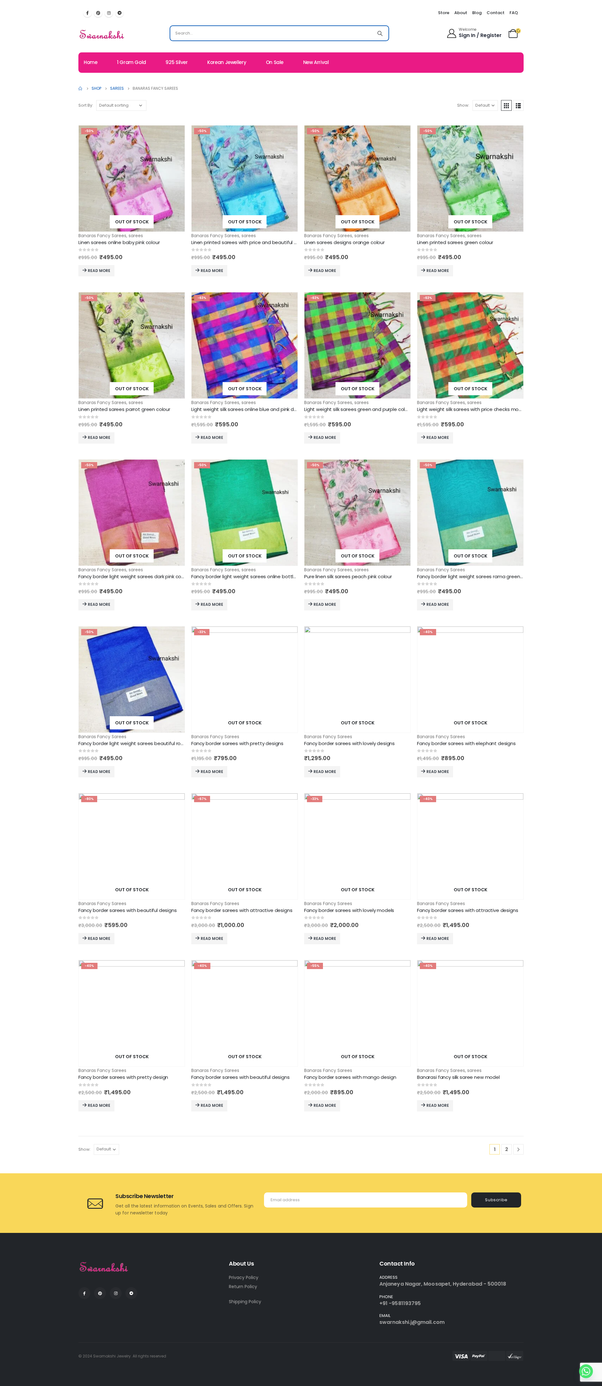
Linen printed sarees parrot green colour (124, 409)
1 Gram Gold (131, 62)
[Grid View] (506, 105)
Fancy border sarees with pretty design (123, 1077)
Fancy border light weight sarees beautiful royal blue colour (146, 743)
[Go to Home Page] (80, 88)
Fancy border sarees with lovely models (349, 910)
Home (91, 62)
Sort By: (85, 105)
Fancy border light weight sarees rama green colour (476, 576)
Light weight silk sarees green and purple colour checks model (375, 409)
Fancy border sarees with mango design (350, 1077)
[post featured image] (132, 178)
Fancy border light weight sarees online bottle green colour (258, 576)
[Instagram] (108, 12)
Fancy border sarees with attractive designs (242, 910)
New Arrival (316, 62)
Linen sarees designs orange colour (344, 242)
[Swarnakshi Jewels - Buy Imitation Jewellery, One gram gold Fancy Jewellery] (102, 35)
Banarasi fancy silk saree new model (458, 1077)
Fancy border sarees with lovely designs (349, 743)
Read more (99, 270)
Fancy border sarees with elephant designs (466, 743)
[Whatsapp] (586, 1371)
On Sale (274, 62)
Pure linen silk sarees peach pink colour (348, 576)
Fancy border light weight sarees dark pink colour (134, 576)
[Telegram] (119, 12)
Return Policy (243, 1286)
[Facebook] (87, 12)
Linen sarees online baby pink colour (119, 242)
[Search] (380, 33)
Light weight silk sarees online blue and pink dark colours (254, 409)
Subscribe (496, 1199)
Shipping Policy (245, 1301)
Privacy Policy (243, 1277)
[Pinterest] (98, 12)
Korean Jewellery (226, 62)
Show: (463, 105)
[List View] (518, 105)
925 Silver (176, 62)
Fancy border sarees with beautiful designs (127, 910)
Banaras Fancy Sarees (102, 235)
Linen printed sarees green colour (455, 242)
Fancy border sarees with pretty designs (237, 743)
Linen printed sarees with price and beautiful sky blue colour (259, 242)
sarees (136, 235)
